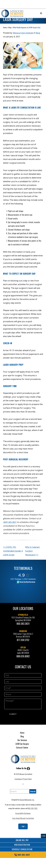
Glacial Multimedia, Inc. (27, 799)
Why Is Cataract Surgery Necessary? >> (32, 551)
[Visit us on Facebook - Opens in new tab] (28, 768)
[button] (41, 13)
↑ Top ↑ (23, 826)
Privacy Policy (27, 779)
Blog (9, 27)
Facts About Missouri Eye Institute (23, 818)
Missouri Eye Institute (23, 33)
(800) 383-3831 (9, 522)
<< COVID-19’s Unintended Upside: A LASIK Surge (13, 551)
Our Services (22, 740)
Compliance (18, 779)
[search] (32, 791)
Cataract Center (22, 747)
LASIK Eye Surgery (22, 743)
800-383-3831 (32, 808)
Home (5, 27)
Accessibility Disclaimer (23, 813)
